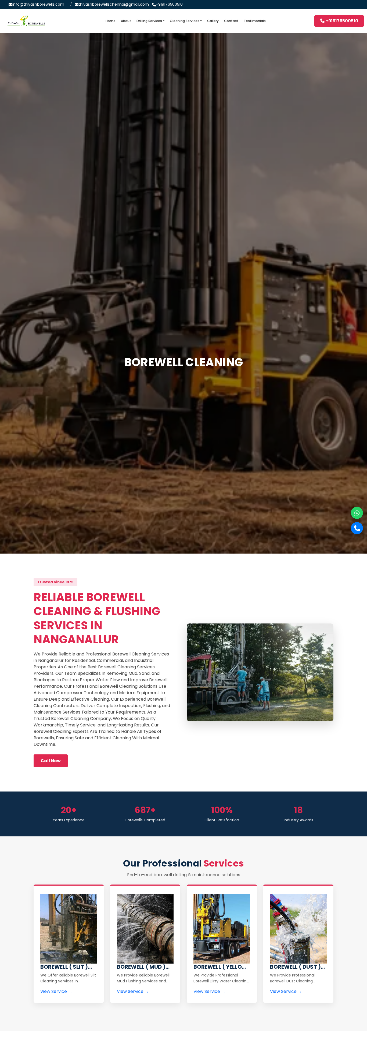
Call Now (51, 761)
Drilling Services (149, 21)
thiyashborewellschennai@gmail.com (113, 4)
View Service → (56, 991)
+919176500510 (169, 4)
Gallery (213, 21)
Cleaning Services (184, 21)
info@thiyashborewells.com (38, 4)
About (126, 21)
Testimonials (255, 21)
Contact (231, 21)
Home (111, 21)
